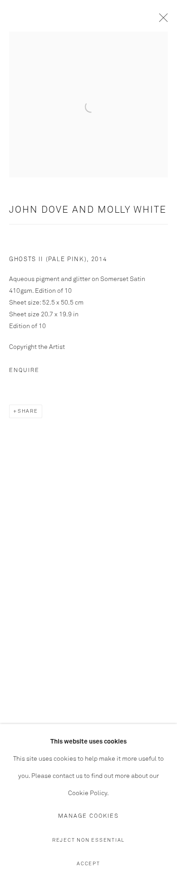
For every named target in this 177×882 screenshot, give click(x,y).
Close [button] (161, 20)
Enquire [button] (24, 370)
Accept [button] (88, 863)
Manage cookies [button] (88, 816)
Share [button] (28, 411)
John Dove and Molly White (88, 210)
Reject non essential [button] (88, 840)
